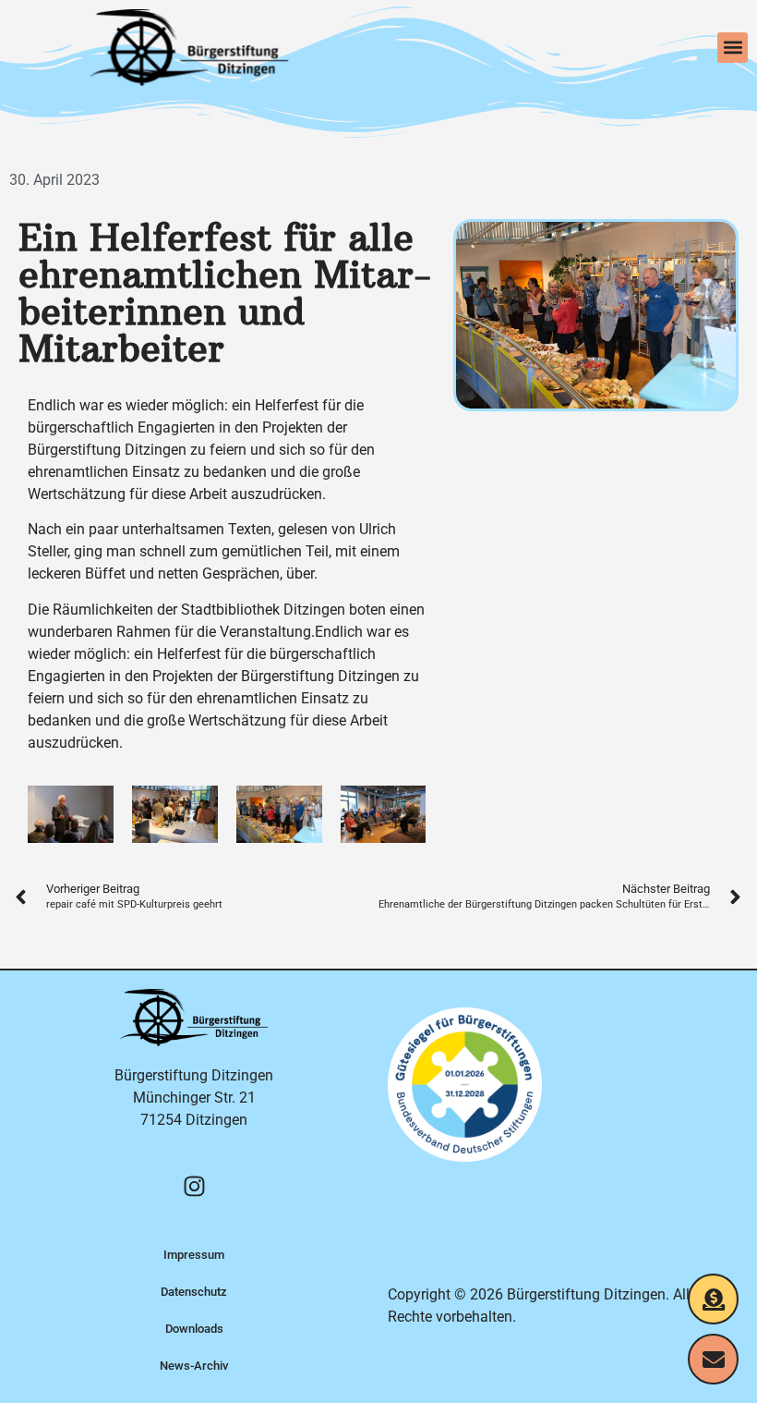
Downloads (194, 1329)
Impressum (193, 1255)
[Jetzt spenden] (713, 1299)
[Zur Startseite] (189, 47)
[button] (732, 47)
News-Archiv (194, 1365)
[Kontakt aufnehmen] (713, 1359)
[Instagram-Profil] (194, 1186)
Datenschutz (194, 1292)
